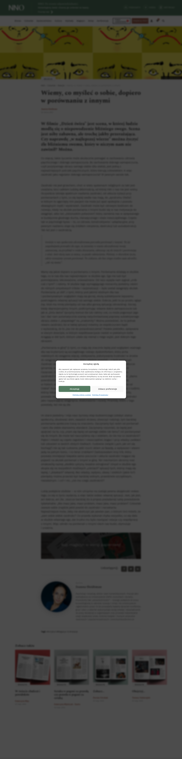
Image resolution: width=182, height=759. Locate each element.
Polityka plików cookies (82, 395)
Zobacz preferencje (107, 389)
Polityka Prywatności (100, 395)
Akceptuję (74, 389)
